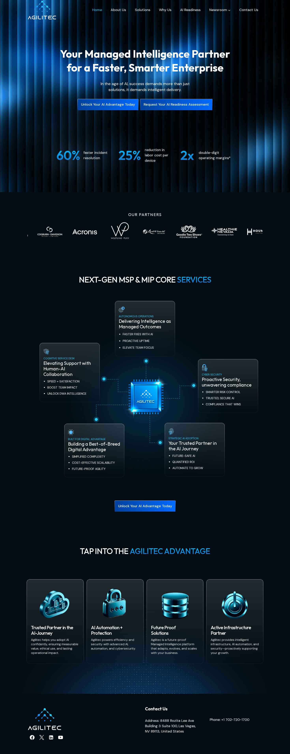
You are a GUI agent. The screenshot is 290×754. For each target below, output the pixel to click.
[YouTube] (60, 737)
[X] (41, 737)
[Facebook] (32, 737)
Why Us (165, 10)
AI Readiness (190, 10)
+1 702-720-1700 (235, 719)
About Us (118, 10)
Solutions (142, 10)
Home (97, 10)
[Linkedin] (51, 737)
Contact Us (248, 10)
